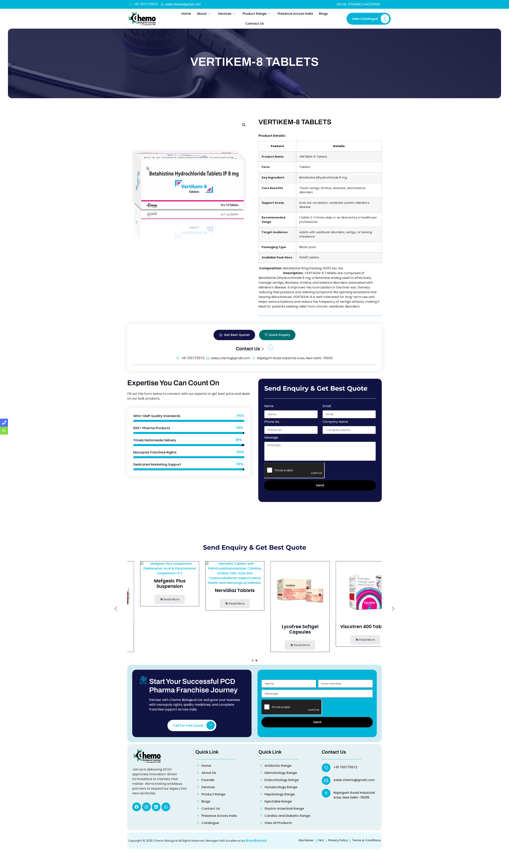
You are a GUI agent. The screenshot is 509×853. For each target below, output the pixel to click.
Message (271, 438)
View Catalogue (365, 18)
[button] (243, 124)
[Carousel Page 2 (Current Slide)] (256, 660)
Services (224, 13)
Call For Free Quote (188, 725)
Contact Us (254, 23)
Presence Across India (295, 13)
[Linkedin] (156, 807)
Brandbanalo (256, 840)
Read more (158, 599)
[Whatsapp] (165, 807)
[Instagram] (146, 807)
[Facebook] (136, 807)
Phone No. (272, 422)
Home (186, 13)
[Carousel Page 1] (253, 660)
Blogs (323, 13)
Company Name (335, 422)
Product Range (254, 13)
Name (269, 406)
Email (326, 406)
